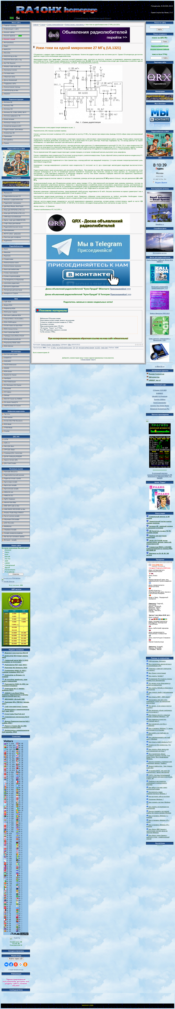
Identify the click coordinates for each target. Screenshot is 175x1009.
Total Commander (159, 403)
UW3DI (7, 563)
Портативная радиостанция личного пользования (57, 320)
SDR (6, 561)
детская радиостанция (86, 347)
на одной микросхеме (64, 347)
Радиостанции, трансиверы (74, 24)
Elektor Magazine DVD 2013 (160, 313)
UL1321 (97, 347)
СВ (74, 347)
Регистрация (99, 18)
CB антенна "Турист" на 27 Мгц (51, 328)
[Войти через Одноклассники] (25, 964)
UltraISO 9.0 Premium (159, 396)
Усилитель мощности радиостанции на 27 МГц (56, 322)
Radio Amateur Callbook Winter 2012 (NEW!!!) (160, 260)
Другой (7, 567)
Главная (78, 18)
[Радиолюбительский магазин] (15, 186)
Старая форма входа (15, 969)
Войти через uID (16, 959)
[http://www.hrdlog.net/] (159, 420)
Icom (6, 554)
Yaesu (7, 552)
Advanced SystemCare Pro (159, 409)
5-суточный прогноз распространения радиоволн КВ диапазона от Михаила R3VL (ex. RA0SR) (159, 475)
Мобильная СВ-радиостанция (50, 318)
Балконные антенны (47, 324)
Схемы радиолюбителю (55, 24)
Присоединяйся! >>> (120, 289)
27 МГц (53, 347)
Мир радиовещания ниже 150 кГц (51, 326)
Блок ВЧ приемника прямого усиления (53, 330)
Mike (69, 344)
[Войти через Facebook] (11, 964)
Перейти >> (160, 224)
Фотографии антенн (160, 253)
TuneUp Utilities (159, 399)
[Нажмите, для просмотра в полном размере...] (88, 123)
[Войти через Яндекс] (16, 964)
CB (77, 347)
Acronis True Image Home (159, 406)
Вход (108, 18)
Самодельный (10, 565)
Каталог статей (88, 18)
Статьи (42, 24)
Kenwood (8, 550)
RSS (171, 12)
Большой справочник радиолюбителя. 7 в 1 (159, 287)
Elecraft (7, 556)
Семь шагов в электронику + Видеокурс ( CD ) (159, 339)
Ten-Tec (7, 559)
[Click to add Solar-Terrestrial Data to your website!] (159, 467)
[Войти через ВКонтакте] (6, 964)
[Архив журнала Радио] (159, 497)
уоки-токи (104, 347)
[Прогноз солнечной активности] (160, 434)
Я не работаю (9, 572)
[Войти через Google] (20, 964)
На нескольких (10, 570)
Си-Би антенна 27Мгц (47, 332)
